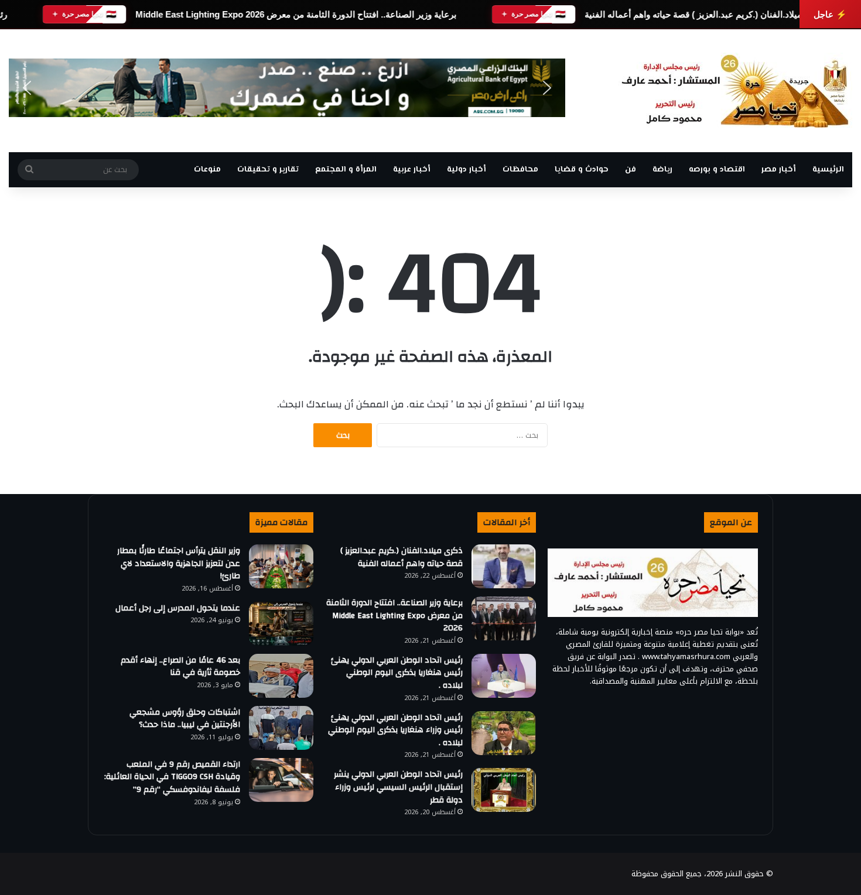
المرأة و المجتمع (346, 169)
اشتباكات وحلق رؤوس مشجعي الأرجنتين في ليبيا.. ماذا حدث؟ (184, 719)
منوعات (207, 169)
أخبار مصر (778, 169)
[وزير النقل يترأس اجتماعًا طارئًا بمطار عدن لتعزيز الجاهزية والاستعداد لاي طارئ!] (281, 566)
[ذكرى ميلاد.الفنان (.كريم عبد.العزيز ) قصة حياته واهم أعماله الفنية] (504, 566)
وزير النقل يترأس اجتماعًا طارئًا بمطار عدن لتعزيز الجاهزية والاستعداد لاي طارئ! (178, 563)
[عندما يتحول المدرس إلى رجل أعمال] (281, 624)
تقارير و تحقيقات (268, 169)
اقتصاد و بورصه (717, 169)
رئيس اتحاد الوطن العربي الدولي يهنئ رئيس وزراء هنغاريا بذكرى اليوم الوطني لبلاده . (395, 730)
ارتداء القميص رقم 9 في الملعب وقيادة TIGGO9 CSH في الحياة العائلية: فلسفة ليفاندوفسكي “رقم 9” (172, 777)
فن (630, 169)
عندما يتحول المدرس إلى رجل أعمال (177, 608)
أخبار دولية (466, 169)
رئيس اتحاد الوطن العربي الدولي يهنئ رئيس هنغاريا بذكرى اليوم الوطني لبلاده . (397, 673)
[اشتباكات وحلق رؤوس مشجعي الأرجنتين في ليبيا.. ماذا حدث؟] (281, 728)
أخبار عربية (411, 169)
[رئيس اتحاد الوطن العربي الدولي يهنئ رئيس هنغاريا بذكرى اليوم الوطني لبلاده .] (504, 676)
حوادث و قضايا (582, 169)
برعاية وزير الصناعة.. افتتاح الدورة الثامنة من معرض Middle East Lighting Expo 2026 (295, 14)
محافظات (520, 169)
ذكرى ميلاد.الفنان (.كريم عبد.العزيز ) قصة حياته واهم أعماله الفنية (704, 14)
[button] (27, 87)
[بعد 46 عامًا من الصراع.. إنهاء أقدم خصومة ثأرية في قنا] (281, 676)
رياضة (662, 169)
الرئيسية (828, 169)
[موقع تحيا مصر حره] (735, 91)
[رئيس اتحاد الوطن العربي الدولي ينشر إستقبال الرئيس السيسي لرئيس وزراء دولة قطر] (504, 790)
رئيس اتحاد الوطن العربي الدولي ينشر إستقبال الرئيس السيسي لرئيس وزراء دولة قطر (398, 787)
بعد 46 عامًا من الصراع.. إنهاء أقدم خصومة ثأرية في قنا (180, 667)
